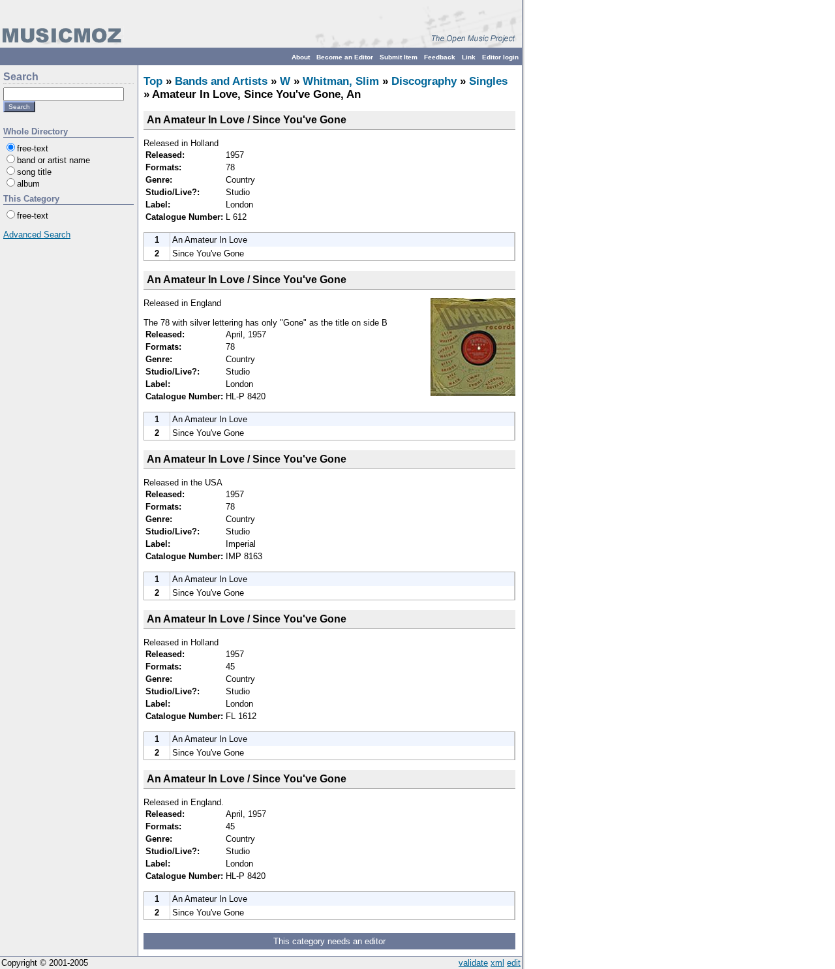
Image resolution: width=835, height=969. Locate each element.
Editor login (500, 57)
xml (497, 963)
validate (473, 963)
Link (469, 57)
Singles (488, 81)
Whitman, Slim (341, 81)
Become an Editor (344, 57)
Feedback (439, 57)
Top (153, 81)
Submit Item (399, 57)
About (301, 57)
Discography (424, 81)
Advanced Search (36, 234)
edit (514, 963)
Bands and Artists (221, 81)
